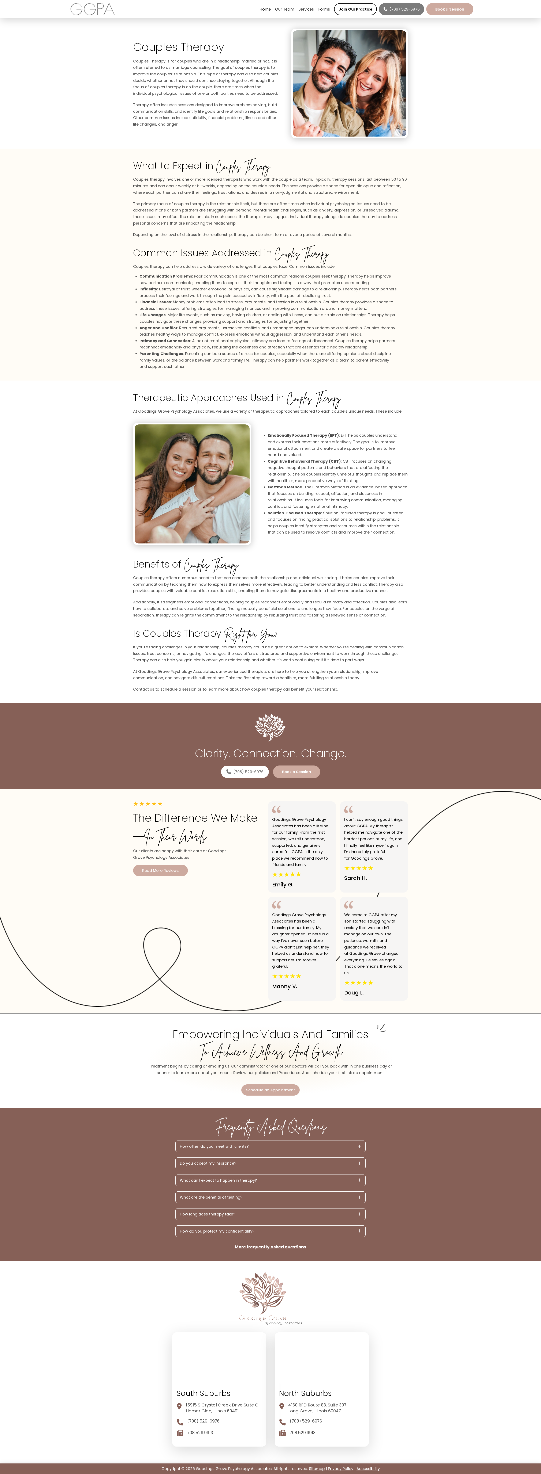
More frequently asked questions (270, 1247)
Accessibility (368, 1468)
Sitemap (317, 1468)
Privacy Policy (340, 1468)
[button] (270, 1146)
